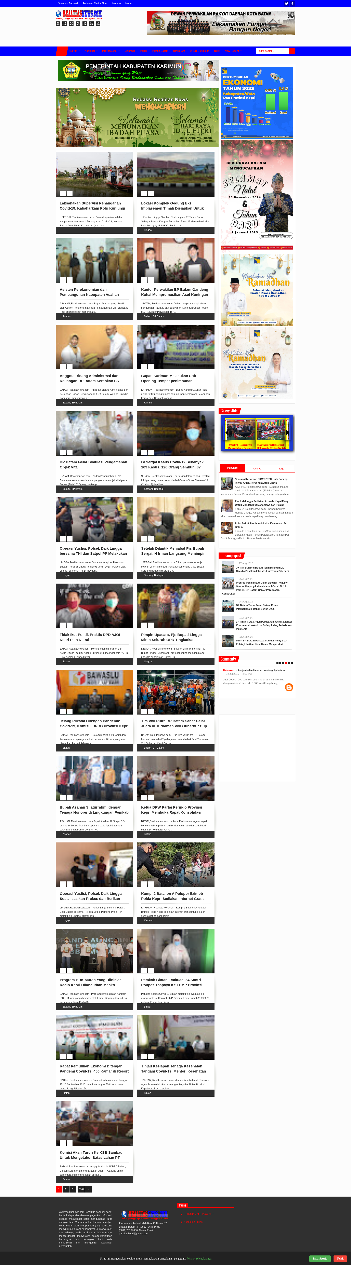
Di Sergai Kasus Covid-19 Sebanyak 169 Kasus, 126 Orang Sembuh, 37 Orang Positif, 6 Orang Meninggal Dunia (175, 467)
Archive (257, 468)
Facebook (292, 3)
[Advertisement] (257, 749)
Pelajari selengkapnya (199, 1258)
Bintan (147, 1006)
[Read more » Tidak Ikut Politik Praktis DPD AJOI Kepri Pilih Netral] (90, 588)
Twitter (286, 3)
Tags (281, 468)
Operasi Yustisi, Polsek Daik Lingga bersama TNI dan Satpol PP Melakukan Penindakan (93, 553)
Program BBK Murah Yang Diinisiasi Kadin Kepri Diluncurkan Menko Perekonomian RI (91, 985)
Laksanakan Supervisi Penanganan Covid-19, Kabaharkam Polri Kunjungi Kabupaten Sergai (92, 208)
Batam (147, 316)
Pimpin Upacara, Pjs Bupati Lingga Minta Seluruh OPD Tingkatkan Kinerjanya (171, 640)
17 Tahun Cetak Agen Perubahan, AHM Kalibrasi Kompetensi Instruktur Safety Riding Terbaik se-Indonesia (264, 625)
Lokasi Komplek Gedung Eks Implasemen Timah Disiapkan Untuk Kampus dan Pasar (172, 208)
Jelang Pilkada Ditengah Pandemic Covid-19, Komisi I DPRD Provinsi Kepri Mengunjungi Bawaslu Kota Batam (94, 726)
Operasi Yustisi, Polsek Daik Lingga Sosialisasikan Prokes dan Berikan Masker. (91, 899)
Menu (128, 3)
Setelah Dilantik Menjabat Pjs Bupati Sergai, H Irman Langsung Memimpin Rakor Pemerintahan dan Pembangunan (175, 553)
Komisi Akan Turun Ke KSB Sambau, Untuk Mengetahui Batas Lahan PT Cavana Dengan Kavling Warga (92, 1157)
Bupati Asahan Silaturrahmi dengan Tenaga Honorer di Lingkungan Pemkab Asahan (94, 812)
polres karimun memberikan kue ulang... (264, 670)
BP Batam (158, 316)
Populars (232, 467)
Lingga (148, 230)
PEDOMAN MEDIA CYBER (198, 1214)
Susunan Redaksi (68, 3)
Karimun (148, 402)
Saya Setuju (320, 1258)
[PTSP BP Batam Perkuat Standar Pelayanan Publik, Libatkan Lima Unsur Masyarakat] (228, 641)
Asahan (67, 316)
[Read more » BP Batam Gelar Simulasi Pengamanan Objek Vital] (90, 415)
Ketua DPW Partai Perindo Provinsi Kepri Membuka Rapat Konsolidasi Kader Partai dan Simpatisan (171, 812)
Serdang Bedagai (154, 489)
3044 (81, 1189)
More (115, 3)
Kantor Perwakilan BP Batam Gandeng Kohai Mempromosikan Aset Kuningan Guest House (174, 295)
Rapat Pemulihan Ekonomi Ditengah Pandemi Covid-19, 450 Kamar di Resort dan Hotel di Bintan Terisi (94, 1071)
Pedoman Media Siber (95, 3)
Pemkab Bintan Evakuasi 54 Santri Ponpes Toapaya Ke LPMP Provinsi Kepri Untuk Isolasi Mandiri (171, 985)
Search (292, 51)
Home (61, 51)
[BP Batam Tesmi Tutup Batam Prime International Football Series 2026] (228, 606)
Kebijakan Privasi (193, 1222)
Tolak (340, 1258)
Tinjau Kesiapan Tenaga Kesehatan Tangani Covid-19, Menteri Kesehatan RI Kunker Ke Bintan (173, 1071)
